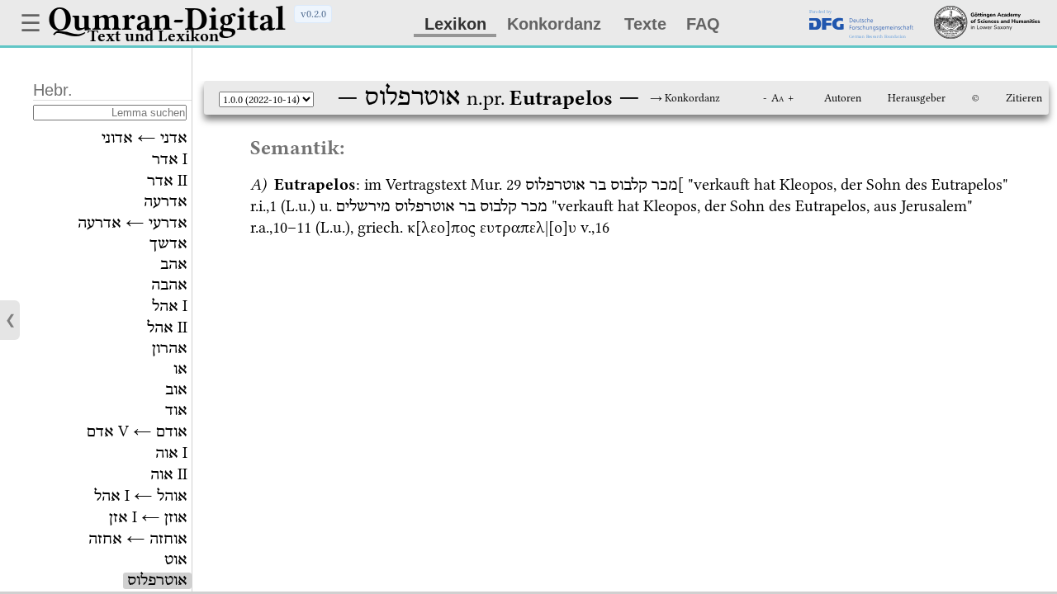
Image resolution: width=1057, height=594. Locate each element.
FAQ (703, 24)
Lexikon (455, 24)
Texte (645, 24)
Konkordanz (554, 24)
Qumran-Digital (167, 19)
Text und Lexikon (153, 35)
